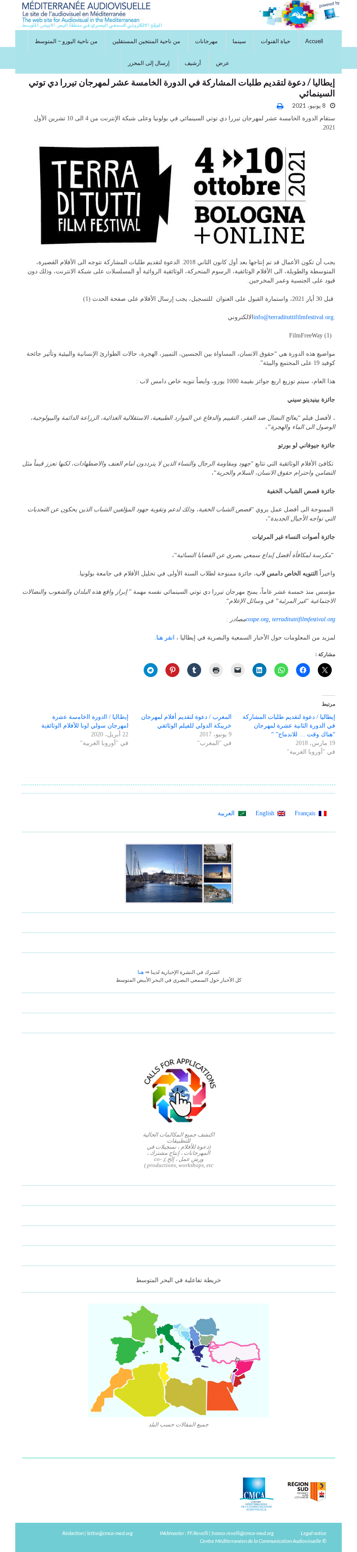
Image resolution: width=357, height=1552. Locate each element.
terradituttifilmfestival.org (303, 619)
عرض (222, 62)
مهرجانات (206, 40)
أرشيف (193, 62)
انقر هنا (165, 637)
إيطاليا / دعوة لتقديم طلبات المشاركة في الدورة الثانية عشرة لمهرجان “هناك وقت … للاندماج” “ (288, 726)
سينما (239, 40)
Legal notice (314, 1533)
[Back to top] (19, 1532)
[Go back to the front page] (178, 15)
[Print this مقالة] (280, 106)
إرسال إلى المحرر (149, 62)
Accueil (314, 40)
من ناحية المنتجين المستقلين (146, 40)
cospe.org (257, 619)
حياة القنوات (275, 40)
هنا (141, 972)
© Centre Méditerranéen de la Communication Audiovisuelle (263, 1541)
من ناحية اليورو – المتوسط (66, 40)
